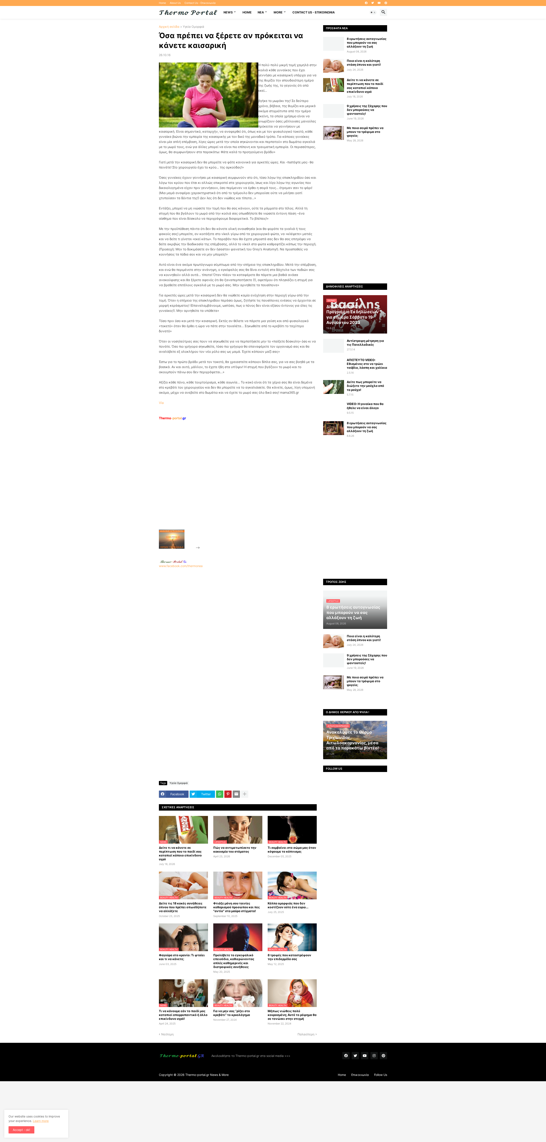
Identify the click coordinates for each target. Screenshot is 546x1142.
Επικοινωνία (360, 1075)
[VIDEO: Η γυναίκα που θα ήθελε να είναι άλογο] (333, 409)
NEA (261, 12)
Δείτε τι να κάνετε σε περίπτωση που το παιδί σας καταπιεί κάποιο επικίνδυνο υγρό (180, 853)
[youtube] (379, 3)
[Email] (236, 794)
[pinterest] (386, 3)
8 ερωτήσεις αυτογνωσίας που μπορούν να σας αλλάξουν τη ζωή (366, 42)
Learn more (41, 1121)
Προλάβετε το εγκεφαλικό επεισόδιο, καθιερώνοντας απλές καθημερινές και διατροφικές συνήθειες (233, 961)
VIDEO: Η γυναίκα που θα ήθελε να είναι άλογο (365, 405)
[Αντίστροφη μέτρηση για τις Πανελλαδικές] (333, 346)
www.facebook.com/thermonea (181, 566)
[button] (373, 12)
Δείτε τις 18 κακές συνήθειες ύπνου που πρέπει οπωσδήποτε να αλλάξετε (182, 907)
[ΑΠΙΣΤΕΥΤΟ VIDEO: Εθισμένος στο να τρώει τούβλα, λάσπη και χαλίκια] (333, 365)
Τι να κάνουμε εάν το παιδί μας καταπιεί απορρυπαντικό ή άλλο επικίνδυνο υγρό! (183, 1014)
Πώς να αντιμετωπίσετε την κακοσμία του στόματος (234, 849)
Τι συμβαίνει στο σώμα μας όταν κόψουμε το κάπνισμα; (292, 849)
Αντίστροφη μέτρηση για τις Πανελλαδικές (365, 342)
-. (173, 561)
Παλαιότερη (306, 1034)
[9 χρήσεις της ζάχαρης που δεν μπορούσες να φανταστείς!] (333, 111)
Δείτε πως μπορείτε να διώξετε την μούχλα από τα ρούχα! (365, 385)
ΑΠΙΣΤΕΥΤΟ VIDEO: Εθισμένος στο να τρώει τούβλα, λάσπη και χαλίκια (367, 363)
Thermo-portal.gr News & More (207, 1075)
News (228, 12)
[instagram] (374, 1055)
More (278, 12)
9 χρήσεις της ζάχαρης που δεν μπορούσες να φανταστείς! (367, 109)
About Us (175, 2)
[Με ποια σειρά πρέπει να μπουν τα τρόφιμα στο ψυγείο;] (333, 133)
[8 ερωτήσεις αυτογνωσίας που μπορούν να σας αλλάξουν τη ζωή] (333, 44)
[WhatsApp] (219, 794)
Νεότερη (167, 1034)
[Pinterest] (228, 794)
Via (161, 403)
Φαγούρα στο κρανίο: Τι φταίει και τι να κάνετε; (182, 957)
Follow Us (380, 1075)
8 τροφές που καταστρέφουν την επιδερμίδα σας (289, 957)
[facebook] (366, 3)
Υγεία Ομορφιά (193, 26)
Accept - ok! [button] (21, 1130)
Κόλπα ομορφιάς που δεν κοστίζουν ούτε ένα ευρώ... (288, 905)
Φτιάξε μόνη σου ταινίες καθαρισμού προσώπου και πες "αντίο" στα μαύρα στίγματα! (236, 907)
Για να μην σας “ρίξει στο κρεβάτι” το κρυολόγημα (231, 1013)
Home (162, 2)
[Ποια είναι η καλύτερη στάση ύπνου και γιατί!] (333, 66)
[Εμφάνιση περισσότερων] (244, 794)
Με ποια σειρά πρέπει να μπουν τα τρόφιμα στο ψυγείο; (365, 131)
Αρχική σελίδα (169, 26)
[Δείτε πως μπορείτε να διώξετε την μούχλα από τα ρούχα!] (333, 387)
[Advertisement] (233, 485)
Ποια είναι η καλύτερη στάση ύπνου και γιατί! (364, 62)
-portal (172, 418)
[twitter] (372, 3)
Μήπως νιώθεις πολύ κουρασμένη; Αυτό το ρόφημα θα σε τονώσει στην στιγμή (292, 1014)
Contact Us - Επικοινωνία (200, 2)
